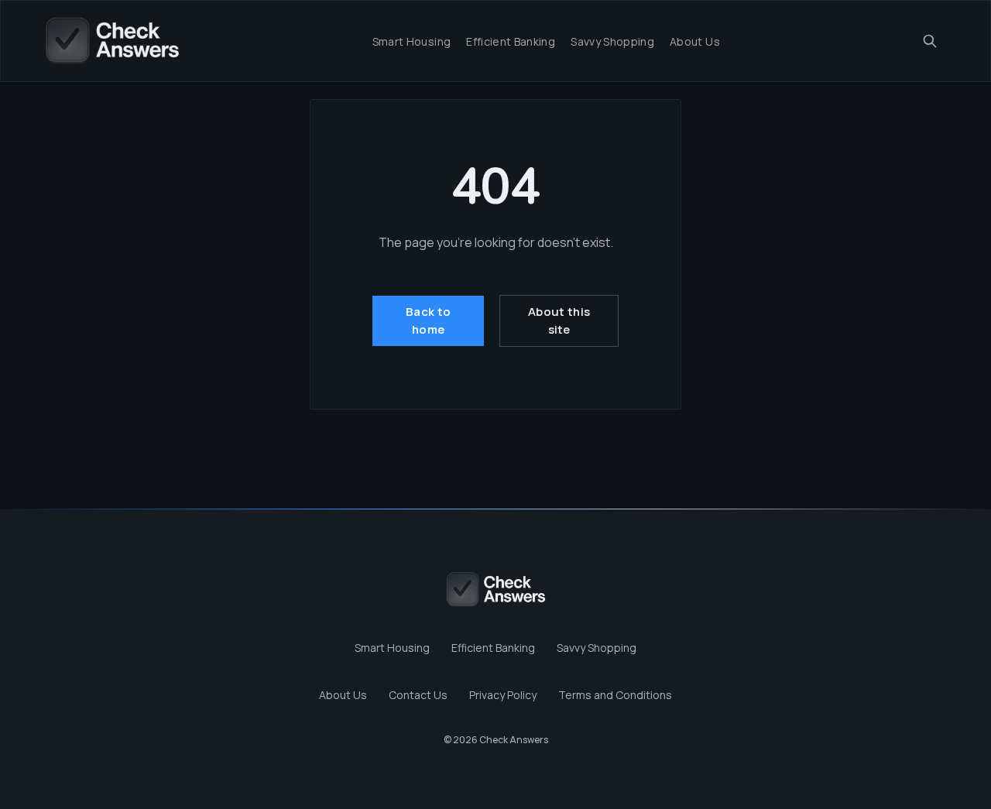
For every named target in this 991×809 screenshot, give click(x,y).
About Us (695, 41)
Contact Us (418, 694)
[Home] (112, 41)
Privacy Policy (503, 694)
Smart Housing (411, 41)
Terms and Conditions (615, 694)
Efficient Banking (510, 41)
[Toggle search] (930, 41)
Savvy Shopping (612, 41)
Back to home (428, 320)
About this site (559, 320)
